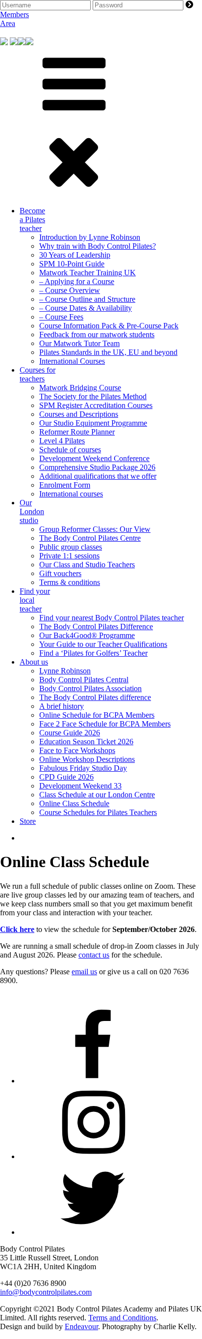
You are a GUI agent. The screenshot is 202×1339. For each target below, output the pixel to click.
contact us (93, 955)
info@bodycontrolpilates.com (46, 1292)
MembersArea (14, 19)
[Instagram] (93, 1156)
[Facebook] (93, 1081)
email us (84, 971)
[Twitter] (93, 1232)
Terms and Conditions (122, 1317)
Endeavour (81, 1326)
